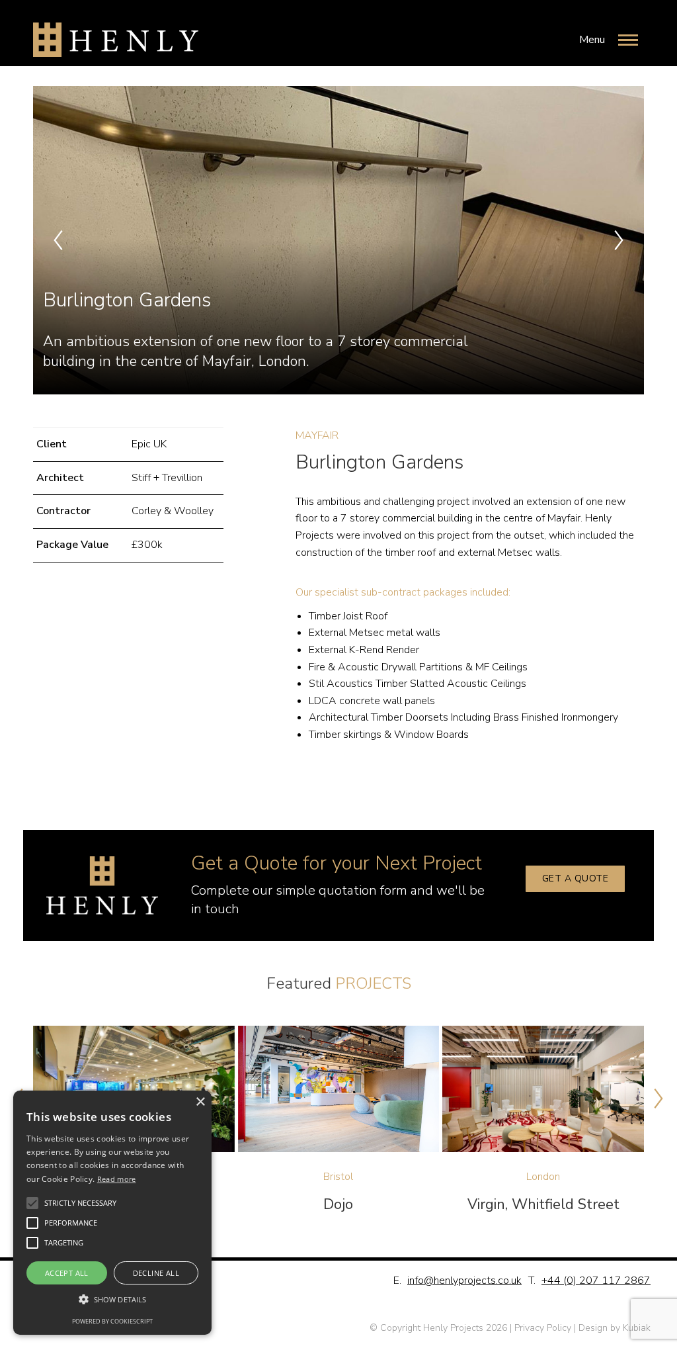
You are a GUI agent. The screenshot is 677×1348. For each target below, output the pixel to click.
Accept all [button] (67, 1273)
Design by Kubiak (614, 1328)
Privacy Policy (542, 1328)
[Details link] (133, 1089)
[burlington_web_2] (337, 240)
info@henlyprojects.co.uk (464, 1280)
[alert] (112, 1213)
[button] (58, 240)
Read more (116, 1179)
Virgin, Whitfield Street (543, 1204)
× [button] (200, 1102)
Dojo (338, 1204)
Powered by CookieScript (112, 1321)
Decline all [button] (156, 1273)
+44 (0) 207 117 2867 (596, 1280)
